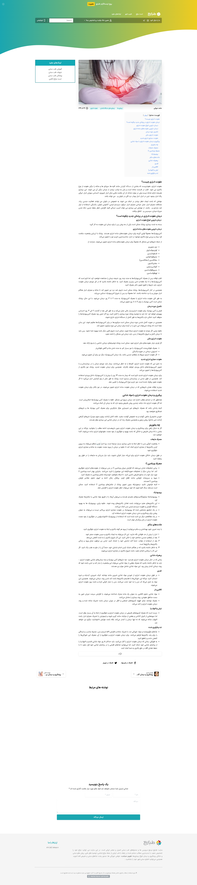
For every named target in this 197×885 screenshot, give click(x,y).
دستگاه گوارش (125, 186)
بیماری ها (131, 32)
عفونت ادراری (95, 32)
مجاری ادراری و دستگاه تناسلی (113, 32)
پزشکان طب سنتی (55, 75)
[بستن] (3, 4)
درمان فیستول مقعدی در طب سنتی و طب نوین (133, 748)
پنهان (145, 115)
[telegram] (144, 20)
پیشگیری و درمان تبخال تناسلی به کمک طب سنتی (67, 741)
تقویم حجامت (126, 856)
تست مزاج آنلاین (55, 79)
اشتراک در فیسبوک (126, 663)
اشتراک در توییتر (108, 663)
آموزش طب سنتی (55, 69)
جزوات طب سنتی (55, 72)
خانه (138, 32)
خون (148, 196)
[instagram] (148, 20)
